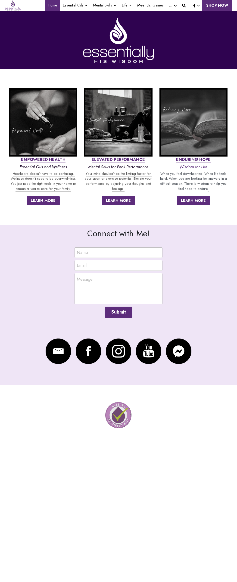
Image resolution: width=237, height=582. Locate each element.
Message (85, 279)
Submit (118, 312)
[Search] (184, 6)
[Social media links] (194, 6)
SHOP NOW (217, 5)
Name (82, 253)
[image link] (13, 5)
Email (82, 265)
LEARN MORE (43, 200)
